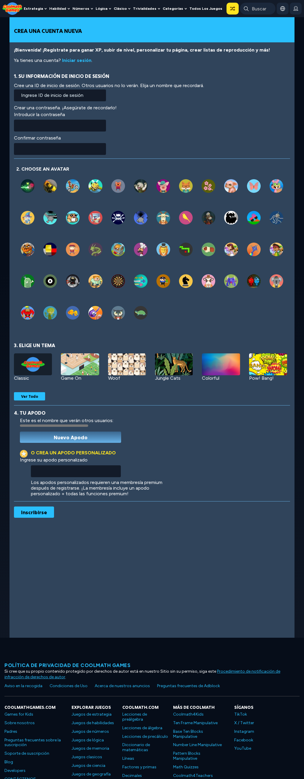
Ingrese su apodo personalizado (54, 460)
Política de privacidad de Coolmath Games (67, 665)
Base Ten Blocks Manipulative (188, 734)
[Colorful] (221, 364)
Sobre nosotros (19, 722)
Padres (10, 731)
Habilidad (57, 8)
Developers (15, 770)
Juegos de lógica (88, 740)
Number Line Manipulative (197, 744)
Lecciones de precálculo (145, 736)
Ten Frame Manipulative (195, 722)
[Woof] (127, 364)
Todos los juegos (205, 8)
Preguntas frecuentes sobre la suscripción (32, 743)
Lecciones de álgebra (142, 727)
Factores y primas (139, 767)
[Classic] (33, 364)
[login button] (296, 9)
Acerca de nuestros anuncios (122, 685)
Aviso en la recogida (23, 685)
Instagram (244, 731)
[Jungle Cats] (174, 364)
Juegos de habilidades (93, 722)
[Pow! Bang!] (268, 364)
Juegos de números (90, 731)
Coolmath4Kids (188, 714)
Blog (8, 761)
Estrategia (33, 8)
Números (80, 8)
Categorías (173, 8)
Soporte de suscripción (26, 753)
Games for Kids (18, 714)
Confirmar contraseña (37, 138)
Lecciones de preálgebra (134, 717)
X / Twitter (244, 722)
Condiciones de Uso (69, 685)
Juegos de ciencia (88, 765)
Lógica (101, 8)
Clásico (120, 8)
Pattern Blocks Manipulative (186, 756)
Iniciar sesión (76, 60)
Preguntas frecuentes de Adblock (188, 685)
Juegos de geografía (91, 774)
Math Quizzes (186, 767)
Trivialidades (144, 8)
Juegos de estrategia (92, 714)
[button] (233, 9)
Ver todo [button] (29, 396)
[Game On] (80, 364)
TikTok (240, 714)
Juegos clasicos (87, 756)
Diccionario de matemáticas (136, 747)
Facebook (243, 740)
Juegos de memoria (90, 748)
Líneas (128, 758)
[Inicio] (12, 8)
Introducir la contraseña (39, 114)
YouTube (242, 748)
